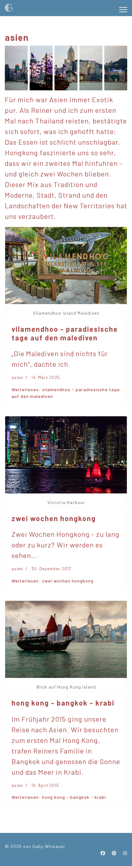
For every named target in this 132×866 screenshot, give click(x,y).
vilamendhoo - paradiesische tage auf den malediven (65, 333)
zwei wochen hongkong (54, 518)
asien (17, 377)
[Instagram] (125, 853)
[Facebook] (103, 853)
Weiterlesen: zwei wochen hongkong (53, 580)
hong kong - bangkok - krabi (63, 703)
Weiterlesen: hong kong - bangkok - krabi (59, 797)
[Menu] (123, 9)
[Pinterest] (114, 853)
